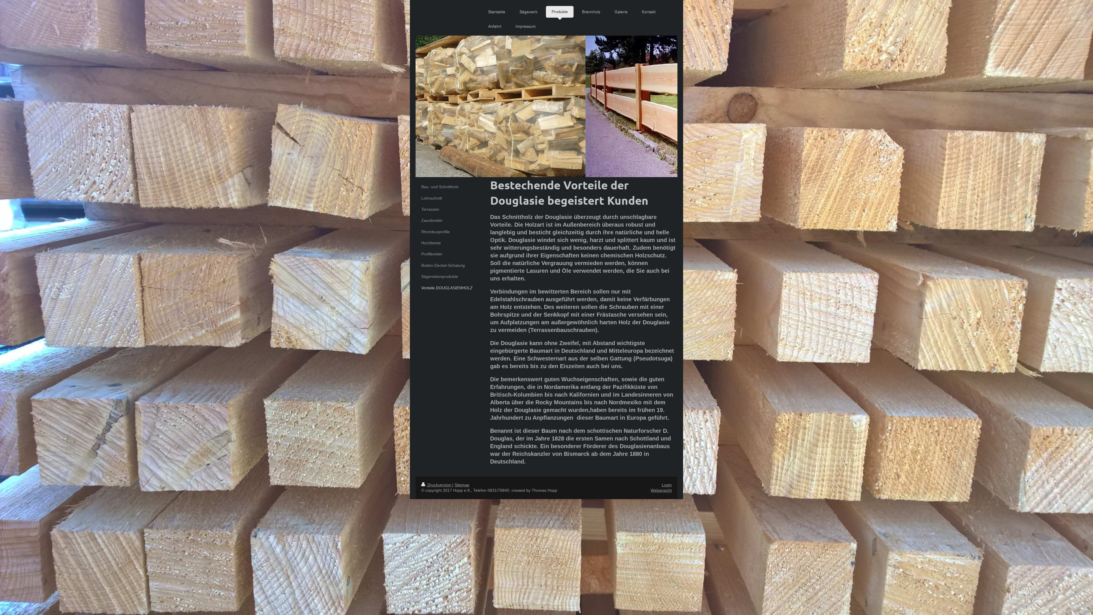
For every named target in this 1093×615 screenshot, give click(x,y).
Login (667, 485)
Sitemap (462, 485)
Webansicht (661, 490)
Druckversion (439, 485)
